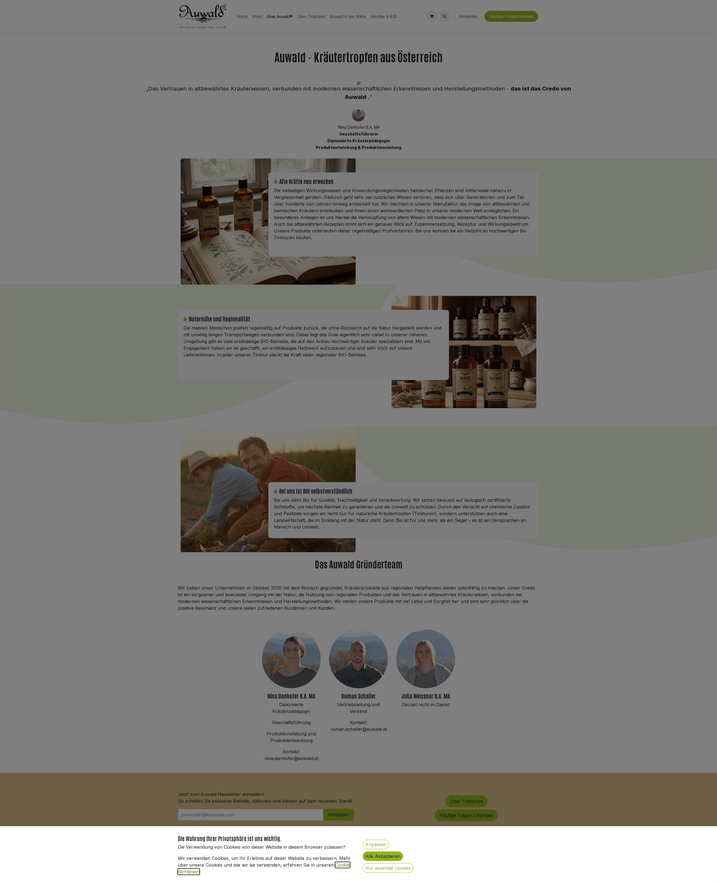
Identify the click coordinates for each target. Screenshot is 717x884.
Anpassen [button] (376, 844)
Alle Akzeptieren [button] (383, 856)
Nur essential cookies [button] (388, 868)
